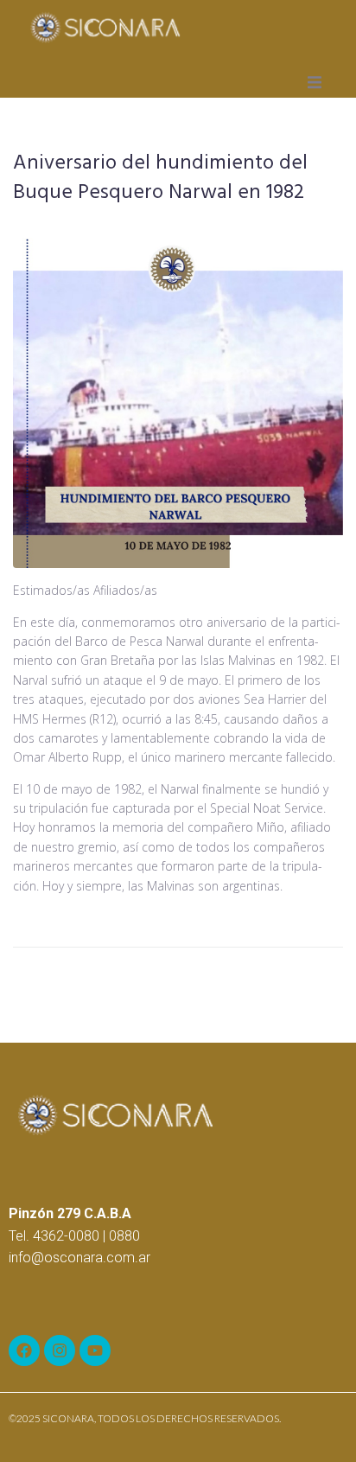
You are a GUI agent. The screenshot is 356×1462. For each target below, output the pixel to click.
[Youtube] (95, 1350)
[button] (314, 82)
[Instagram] (59, 1350)
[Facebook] (24, 1350)
